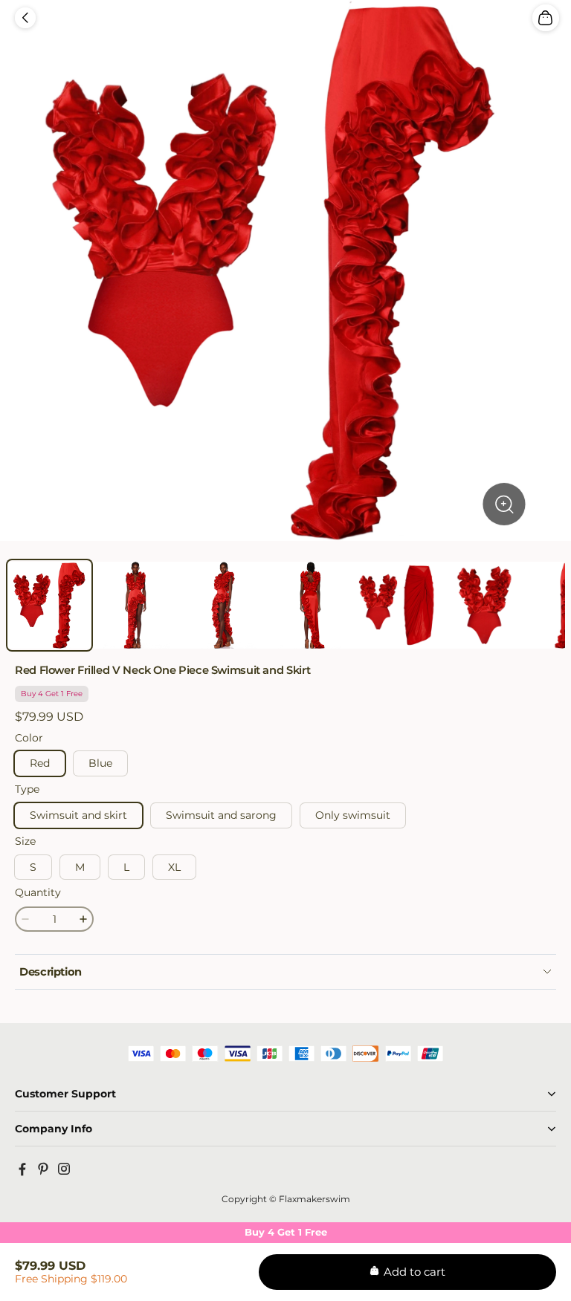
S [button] (33, 867)
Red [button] (40, 763)
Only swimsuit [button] (352, 815)
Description (50, 972)
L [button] (126, 867)
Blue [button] (100, 763)
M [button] (80, 867)
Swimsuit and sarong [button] (221, 815)
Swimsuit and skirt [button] (78, 815)
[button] (25, 17)
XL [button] (174, 867)
